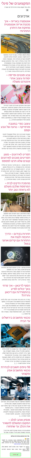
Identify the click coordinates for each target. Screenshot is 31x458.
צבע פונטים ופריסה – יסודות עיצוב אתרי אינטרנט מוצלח (18, 78)
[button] (2, 387)
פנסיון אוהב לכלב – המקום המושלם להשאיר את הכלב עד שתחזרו (16, 423)
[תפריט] (27, 10)
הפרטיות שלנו (17, 444)
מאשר (15, 454)
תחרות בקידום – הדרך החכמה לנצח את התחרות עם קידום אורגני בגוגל (16, 238)
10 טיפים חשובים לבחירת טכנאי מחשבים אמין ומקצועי (15, 370)
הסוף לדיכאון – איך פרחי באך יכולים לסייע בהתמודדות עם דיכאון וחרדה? (16, 290)
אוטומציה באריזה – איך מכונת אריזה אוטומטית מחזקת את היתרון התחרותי (17, 26)
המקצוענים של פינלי (15, 3)
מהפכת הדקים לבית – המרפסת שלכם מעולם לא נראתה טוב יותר (17, 186)
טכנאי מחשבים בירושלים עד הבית (16, 319)
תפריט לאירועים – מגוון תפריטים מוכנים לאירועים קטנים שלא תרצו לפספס (15, 158)
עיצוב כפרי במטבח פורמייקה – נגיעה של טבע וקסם (15, 127)
